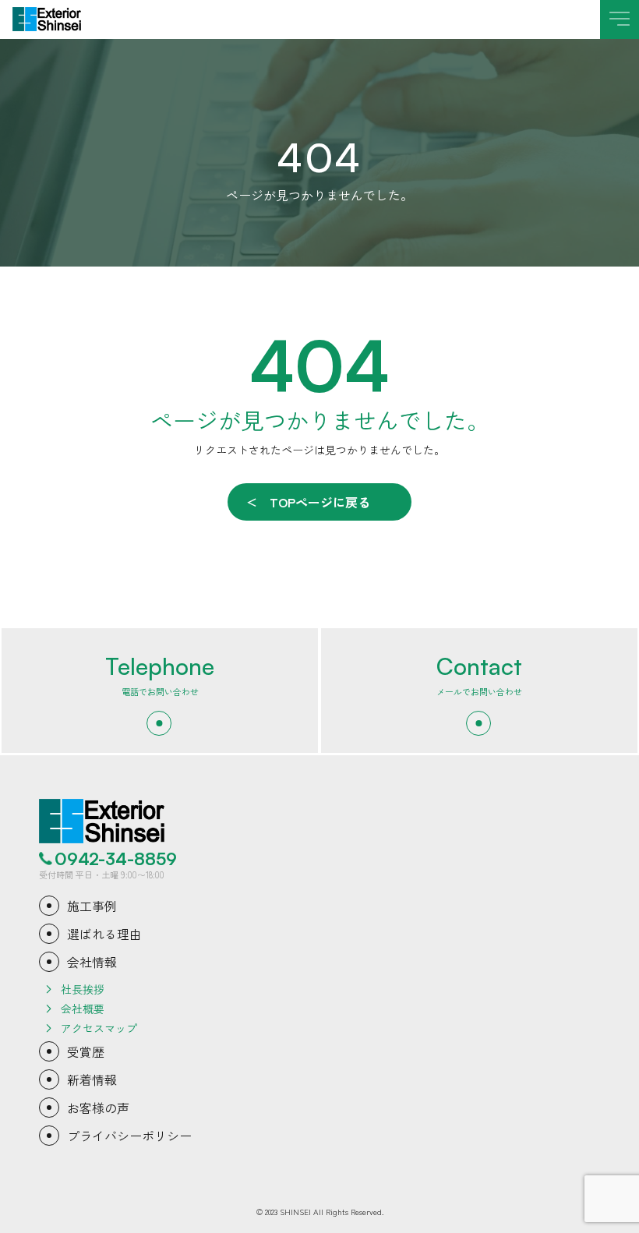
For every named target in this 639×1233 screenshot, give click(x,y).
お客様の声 (98, 1107)
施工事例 (92, 905)
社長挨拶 (82, 989)
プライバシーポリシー (129, 1135)
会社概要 (82, 1008)
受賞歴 (85, 1051)
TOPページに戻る (320, 502)
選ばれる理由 (104, 933)
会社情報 (92, 962)
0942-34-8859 (116, 858)
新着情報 (92, 1079)
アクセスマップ (99, 1028)
